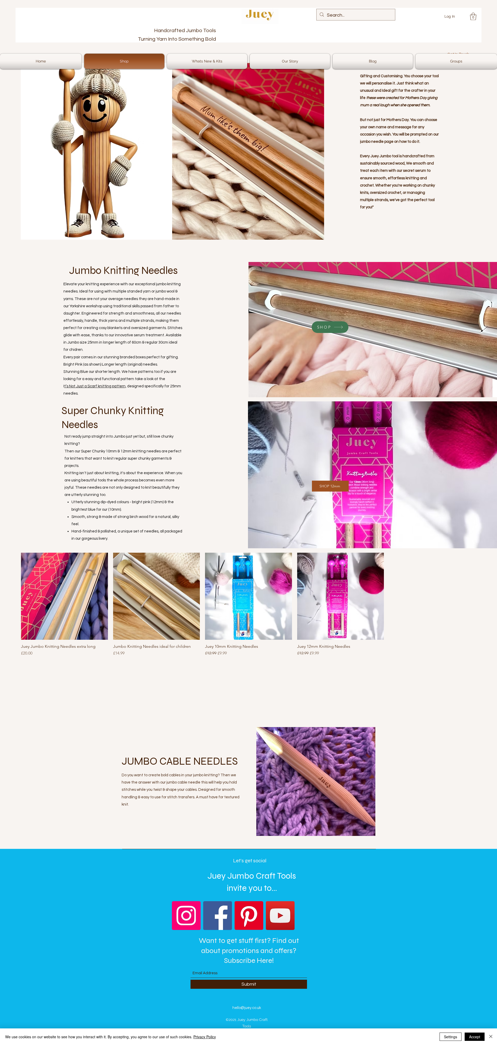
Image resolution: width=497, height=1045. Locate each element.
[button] (473, 16)
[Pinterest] (249, 915)
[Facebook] (217, 915)
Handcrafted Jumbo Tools (185, 30)
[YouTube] (280, 915)
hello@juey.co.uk (246, 1008)
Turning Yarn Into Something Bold (177, 39)
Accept (474, 1036)
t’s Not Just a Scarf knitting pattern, (95, 386)
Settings (450, 1036)
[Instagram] (186, 915)
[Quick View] (64, 596)
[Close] (491, 1037)
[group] (248, 611)
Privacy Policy (204, 1036)
